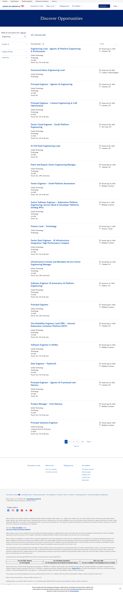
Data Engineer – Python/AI (43, 364)
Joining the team (86, 474)
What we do (50, 6)
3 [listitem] (73, 442)
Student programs (86, 472)
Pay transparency (51, 494)
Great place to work (36, 6)
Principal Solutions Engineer (44, 423)
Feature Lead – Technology (43, 226)
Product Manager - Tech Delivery (46, 404)
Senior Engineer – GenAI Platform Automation (53, 184)
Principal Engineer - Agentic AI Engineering (51, 84)
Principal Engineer (39, 305)
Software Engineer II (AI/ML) (44, 345)
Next (88, 442)
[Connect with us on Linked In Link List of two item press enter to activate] (17, 510)
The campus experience (88, 469)
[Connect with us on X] (26, 510)
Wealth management (27, 1)
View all (76, 446)
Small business (14, 1)
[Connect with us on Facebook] (8, 510)
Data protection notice (39, 494)
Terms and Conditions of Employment (98, 494)
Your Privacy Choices (11, 494)
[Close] (120, 589)
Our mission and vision (51, 472)
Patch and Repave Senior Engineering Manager (53, 165)
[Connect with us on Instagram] (13, 510)
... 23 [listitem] (81, 442)
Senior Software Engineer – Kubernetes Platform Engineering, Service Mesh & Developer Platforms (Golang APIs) (55, 205)
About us (54, 1)
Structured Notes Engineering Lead (48, 70)
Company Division (7, 51)
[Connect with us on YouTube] (31, 510)
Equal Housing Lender (34, 499)
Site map (59, 494)
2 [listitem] (69, 442)
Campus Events (86, 477)
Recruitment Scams (27, 494)
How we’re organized (51, 469)
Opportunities (85, 480)
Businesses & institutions (42, 1)
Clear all (23, 33)
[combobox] (110, 44)
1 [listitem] (66, 442)
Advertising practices (81, 494)
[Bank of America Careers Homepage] (13, 6)
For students (76, 6)
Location (4, 44)
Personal (5, 1)
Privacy (66, 494)
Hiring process (64, 6)
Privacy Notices (74, 591)
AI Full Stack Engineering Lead (45, 146)
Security (72, 494)
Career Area (5, 57)
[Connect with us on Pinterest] (22, 510)
